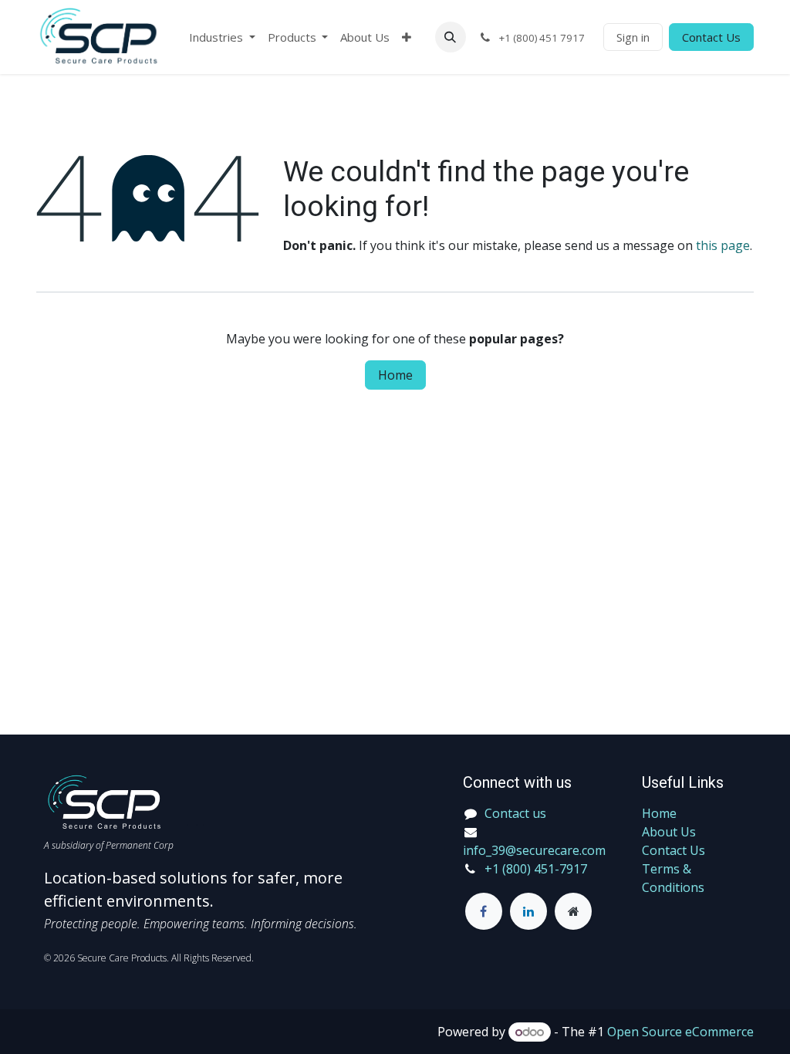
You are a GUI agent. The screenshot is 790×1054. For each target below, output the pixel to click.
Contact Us (711, 37)
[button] (450, 37)
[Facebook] (483, 911)
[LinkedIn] (528, 911)
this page (723, 245)
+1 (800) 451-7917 (535, 868)
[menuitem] (222, 37)
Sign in (633, 37)
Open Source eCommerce (680, 1031)
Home (395, 375)
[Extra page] (573, 911)
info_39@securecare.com (534, 850)
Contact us (515, 813)
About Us (669, 831)
